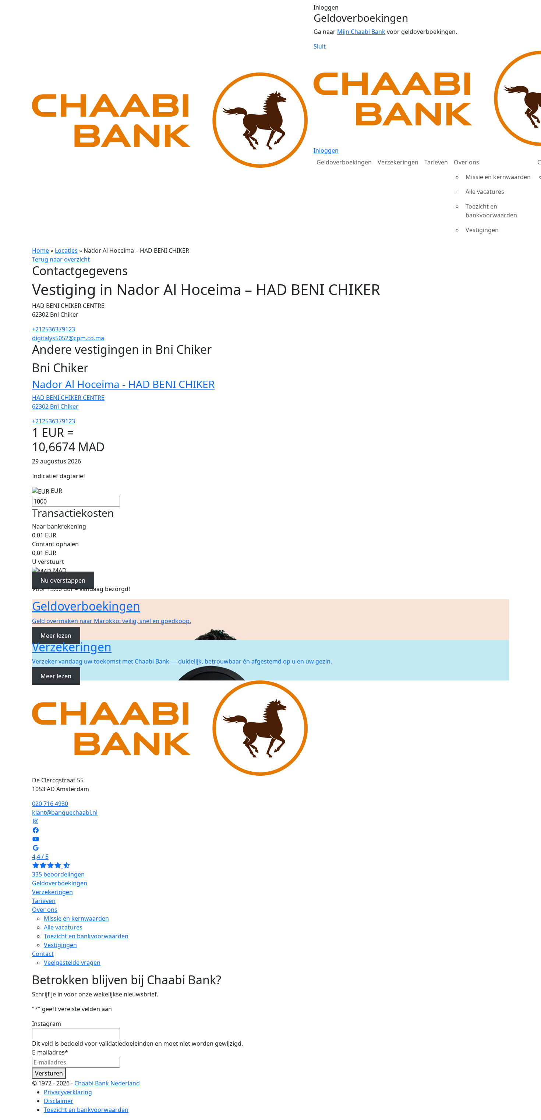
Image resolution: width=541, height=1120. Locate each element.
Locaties (66, 250)
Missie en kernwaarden (498, 177)
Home (40, 250)
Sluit (320, 46)
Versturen (49, 1073)
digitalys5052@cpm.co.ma (68, 338)
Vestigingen (482, 230)
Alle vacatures (485, 192)
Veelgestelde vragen (72, 963)
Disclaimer (58, 1101)
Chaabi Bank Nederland (107, 1083)
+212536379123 (53, 329)
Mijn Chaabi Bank (361, 32)
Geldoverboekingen (344, 162)
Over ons (466, 162)
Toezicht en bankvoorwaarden (491, 210)
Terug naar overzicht (61, 259)
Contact (43, 954)
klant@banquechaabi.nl (65, 812)
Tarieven (436, 162)
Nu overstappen (62, 580)
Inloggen (326, 150)
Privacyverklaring (68, 1092)
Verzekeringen (398, 162)
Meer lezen (55, 636)
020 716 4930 (50, 804)
